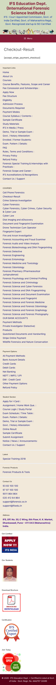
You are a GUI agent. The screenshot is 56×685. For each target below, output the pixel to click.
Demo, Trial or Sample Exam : (18, 132)
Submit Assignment (13, 437)
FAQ (5, 147)
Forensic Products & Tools (16, 472)
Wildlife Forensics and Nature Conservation (25, 342)
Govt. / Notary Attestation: (16, 135)
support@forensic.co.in (15, 501)
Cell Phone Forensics (13, 192)
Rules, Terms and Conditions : (18, 151)
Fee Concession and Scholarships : (21, 88)
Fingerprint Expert (12, 231)
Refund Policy (10, 159)
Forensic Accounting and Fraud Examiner (24, 239)
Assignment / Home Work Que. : (19, 405)
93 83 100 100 (10, 486)
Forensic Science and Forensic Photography (25, 314)
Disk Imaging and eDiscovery (18, 219)
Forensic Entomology (13, 259)
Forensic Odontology (13, 267)
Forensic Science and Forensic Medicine (24, 302)
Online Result (10, 429)
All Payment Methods (14, 356)
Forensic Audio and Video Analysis (21, 243)
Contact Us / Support (14, 178)
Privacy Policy (10, 155)
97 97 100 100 (10, 490)
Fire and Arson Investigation (17, 235)
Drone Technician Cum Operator (19, 227)
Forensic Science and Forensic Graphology (25, 310)
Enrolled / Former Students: (17, 139)
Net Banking (9, 371)
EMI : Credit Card (12, 379)
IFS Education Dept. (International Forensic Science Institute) (28, 8)
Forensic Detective (12, 251)
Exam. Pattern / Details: (15, 143)
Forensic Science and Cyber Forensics (22, 286)
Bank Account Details (14, 359)
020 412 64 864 (11, 497)
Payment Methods (12, 322)
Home (6, 72)
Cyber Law (8, 215)
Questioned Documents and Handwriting (24, 334)
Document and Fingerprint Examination (23, 223)
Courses (7, 80)
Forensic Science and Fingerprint (20, 298)
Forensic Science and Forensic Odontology (25, 306)
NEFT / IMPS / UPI (12, 375)
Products (7, 330)
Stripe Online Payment (14, 338)
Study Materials (11, 124)
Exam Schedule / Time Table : (18, 413)
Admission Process (13, 104)
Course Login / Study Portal (17, 409)
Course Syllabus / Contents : (18, 116)
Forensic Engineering (13, 255)
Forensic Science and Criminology (20, 282)
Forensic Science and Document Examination (26, 294)
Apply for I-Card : (12, 401)
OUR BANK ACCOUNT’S (15, 318)
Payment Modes (11, 112)
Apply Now (8, 92)
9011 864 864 (10, 493)
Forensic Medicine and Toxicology (20, 263)
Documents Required (14, 108)
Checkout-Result (11, 196)
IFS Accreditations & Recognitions (20, 174)
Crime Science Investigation (17, 200)
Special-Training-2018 (14, 458)
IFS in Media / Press (13, 127)
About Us (8, 76)
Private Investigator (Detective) (19, 326)
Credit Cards (9, 363)
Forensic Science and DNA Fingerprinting (24, 290)
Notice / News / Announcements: (20, 441)
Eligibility (7, 100)
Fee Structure (10, 96)
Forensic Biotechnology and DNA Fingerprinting (27, 247)
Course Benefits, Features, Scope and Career (26, 84)
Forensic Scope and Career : (17, 171)
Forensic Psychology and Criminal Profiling (25, 278)
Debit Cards (9, 367)
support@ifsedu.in (12, 505)
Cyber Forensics (11, 204)
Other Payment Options (15, 383)
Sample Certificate (12, 120)
